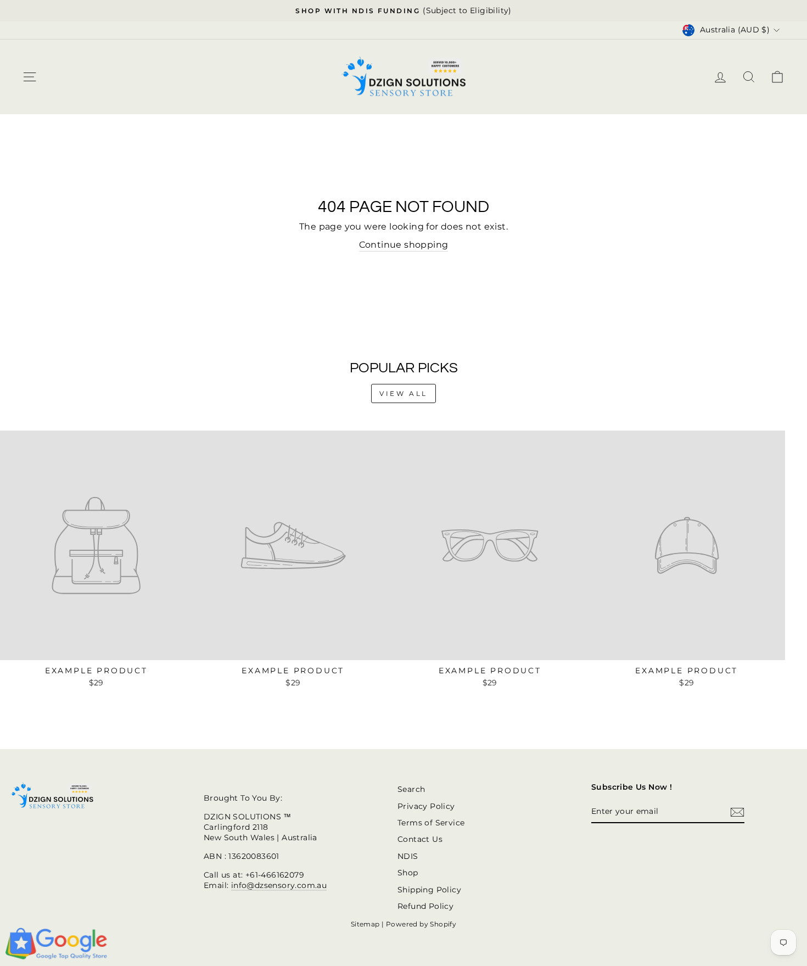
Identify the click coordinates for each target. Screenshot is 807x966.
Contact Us (419, 839)
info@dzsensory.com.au (279, 885)
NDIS (407, 856)
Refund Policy (425, 906)
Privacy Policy (426, 806)
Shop (407, 872)
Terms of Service (430, 822)
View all (403, 393)
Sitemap (365, 924)
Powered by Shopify (421, 924)
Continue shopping (404, 244)
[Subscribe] (737, 812)
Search (411, 789)
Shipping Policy (429, 889)
